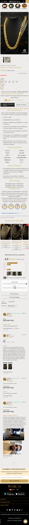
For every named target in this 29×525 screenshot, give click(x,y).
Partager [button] (6, 329)
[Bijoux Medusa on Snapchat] (17, 510)
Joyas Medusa (8, 514)
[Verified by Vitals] (14, 523)
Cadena (12, 217)
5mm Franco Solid (11, 520)
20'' (2, 81)
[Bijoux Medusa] (14, 1)
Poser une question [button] (15, 297)
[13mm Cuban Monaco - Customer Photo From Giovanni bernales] (9, 274)
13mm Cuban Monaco (7, 328)
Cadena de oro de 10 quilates (8, 65)
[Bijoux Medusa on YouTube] (10, 510)
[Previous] (1, 33)
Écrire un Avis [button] (15, 293)
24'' (9, 81)
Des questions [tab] (12, 301)
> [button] (15, 464)
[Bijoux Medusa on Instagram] (15, 510)
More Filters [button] (12, 305)
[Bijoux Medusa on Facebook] (7, 510)
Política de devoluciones (21, 177)
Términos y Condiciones (14, 518)
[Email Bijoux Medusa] (22, 510)
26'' (13, 81)
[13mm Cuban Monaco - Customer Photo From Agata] (14, 274)
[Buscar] (24, 1)
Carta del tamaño (22, 73)
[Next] (27, 33)
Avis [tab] (3, 301)
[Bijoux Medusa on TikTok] (19, 510)
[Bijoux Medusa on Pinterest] (12, 510)
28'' (17, 81)
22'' (6, 81)
